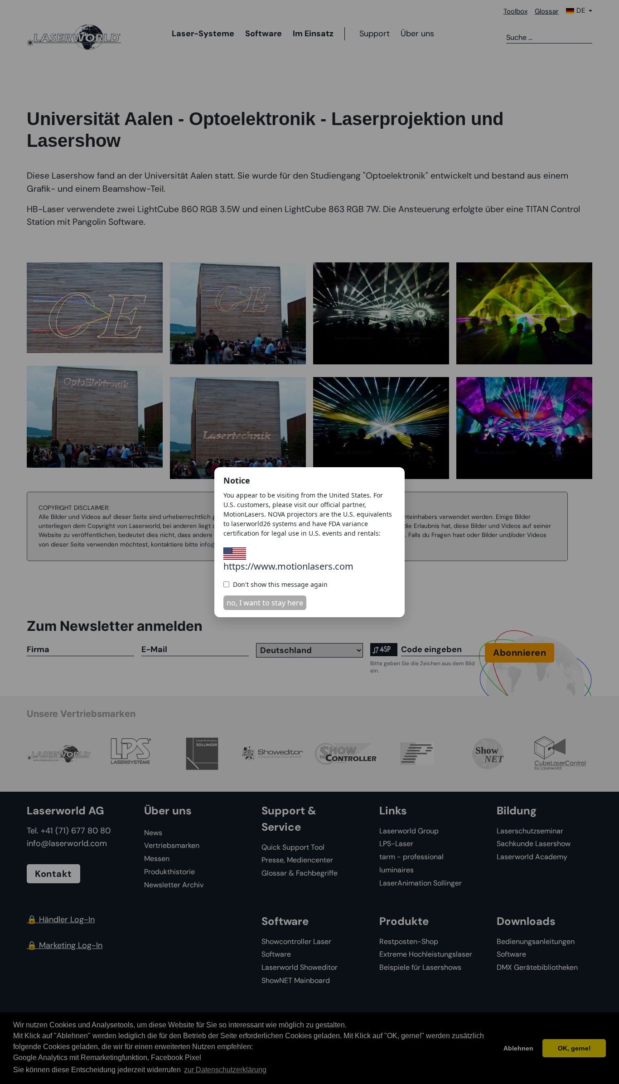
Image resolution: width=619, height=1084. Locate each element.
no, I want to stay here (265, 603)
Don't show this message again (280, 584)
